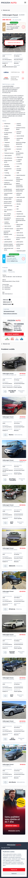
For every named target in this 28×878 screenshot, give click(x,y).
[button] (8, 304)
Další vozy (5, 299)
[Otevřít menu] (25, 2)
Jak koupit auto (9, 789)
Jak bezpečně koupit (9, 311)
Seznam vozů (6, 10)
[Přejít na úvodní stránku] (8, 2)
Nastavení (14, 873)
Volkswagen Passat (8, 373)
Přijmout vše (14, 869)
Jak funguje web (18, 789)
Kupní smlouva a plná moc (10, 313)
